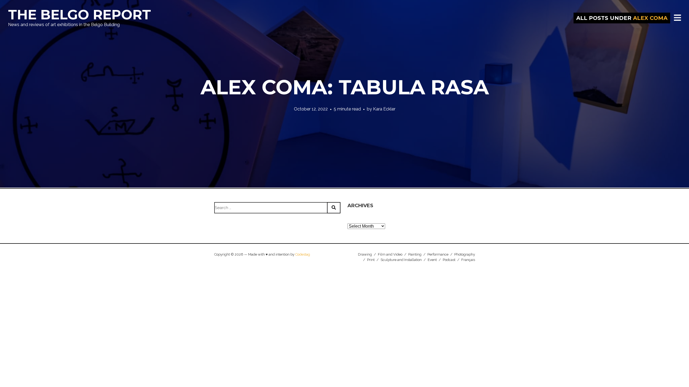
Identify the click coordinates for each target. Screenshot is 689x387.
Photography (464, 254)
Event (432, 260)
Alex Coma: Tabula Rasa (345, 87)
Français (468, 260)
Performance (437, 254)
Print (371, 260)
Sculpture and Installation (401, 260)
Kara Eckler (384, 109)
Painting (414, 254)
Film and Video (390, 254)
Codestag (302, 254)
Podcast (449, 260)
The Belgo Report (79, 14)
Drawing (365, 254)
